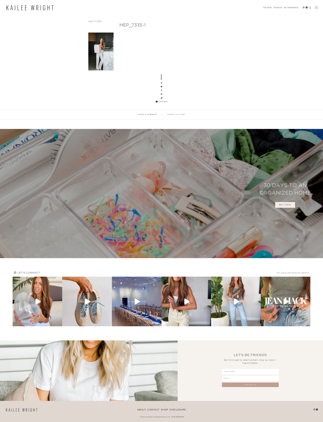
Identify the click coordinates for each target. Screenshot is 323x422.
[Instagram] (59, 323)
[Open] (37, 301)
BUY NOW (285, 205)
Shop (164, 410)
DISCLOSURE (178, 410)
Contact (153, 410)
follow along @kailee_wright (293, 273)
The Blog (277, 7)
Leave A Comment (147, 114)
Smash (181, 417)
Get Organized (291, 7)
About (141, 410)
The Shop (267, 7)
